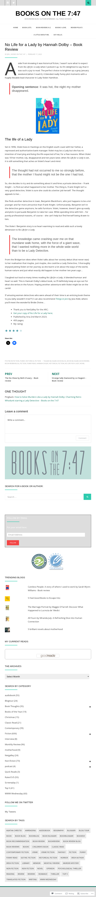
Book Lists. (27, 27)
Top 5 (7, 788)
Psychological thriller (69, 868)
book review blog (12, 363)
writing (33, 879)
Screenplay (10, 782)
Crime (35, 852)
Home (15, 27)
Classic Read (11, 722)
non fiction (28, 868)
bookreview (54, 841)
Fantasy (62, 852)
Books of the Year (13, 711)
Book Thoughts (12, 706)
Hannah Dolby (42, 363)
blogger (53, 361)
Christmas (10, 717)
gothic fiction (28, 857)
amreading (30, 830)
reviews (31, 874)
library (26, 863)
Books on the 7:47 (48, 13)
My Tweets (10, 811)
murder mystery (71, 863)
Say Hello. (58, 35)
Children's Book (40, 847)
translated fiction (15, 879)
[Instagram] (8, 3)
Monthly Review (12, 744)
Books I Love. (60, 27)
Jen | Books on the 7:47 (16, 54)
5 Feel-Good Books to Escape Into (44, 598)
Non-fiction (10, 760)
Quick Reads (11, 771)
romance (42, 874)
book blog (61, 361)
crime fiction (47, 852)
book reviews (12, 847)
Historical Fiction (33, 361)
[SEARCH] (87, 497)
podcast (8, 766)
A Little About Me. (41, 35)
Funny (22, 361)
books (26, 847)
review (21, 874)
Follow (13, 543)
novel (82, 363)
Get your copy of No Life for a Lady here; (33, 313)
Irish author (77, 857)
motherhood (11, 749)
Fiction (16, 361)
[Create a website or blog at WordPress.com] (48, 892)
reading (10, 874)
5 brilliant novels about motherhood (45, 629)
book (9, 836)
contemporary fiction (17, 852)
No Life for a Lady (72, 363)
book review (84, 361)
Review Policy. (77, 27)
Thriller (55, 874)
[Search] (88, 3)
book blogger (73, 361)
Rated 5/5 (9, 777)
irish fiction (12, 863)
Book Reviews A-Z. (43, 27)
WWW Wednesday (14, 793)
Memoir (36, 863)
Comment (82, 438)
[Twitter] (13, 3)
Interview (9, 738)
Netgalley (9, 755)
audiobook (10, 695)
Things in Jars (62, 298)
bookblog (34, 836)
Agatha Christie (14, 830)
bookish (81, 836)
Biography (59, 830)
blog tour (84, 830)
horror (64, 857)
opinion (50, 868)
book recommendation (17, 841)
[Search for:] (44, 496)
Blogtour (9, 700)
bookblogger (66, 836)
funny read (31, 363)
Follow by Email (17, 518)
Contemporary (12, 728)
